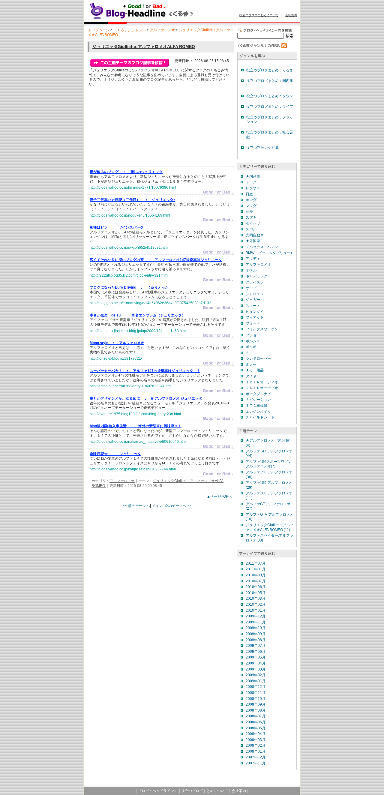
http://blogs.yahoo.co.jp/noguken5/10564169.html (130, 215)
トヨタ (251, 182)
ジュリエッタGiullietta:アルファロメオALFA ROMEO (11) (269, 527)
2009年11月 (256, 622)
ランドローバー (258, 358)
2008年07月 (256, 716)
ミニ (249, 353)
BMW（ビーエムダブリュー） (270, 253)
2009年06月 (256, 652)
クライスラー (256, 282)
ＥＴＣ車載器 (256, 406)
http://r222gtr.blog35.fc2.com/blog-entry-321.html (129, 275)
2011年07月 (256, 563)
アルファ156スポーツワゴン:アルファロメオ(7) (269, 464)
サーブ (251, 288)
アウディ (253, 258)
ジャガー (253, 300)
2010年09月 (256, 575)
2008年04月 (256, 734)
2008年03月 (256, 740)
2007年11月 (256, 763)
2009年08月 (256, 640)
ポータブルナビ (258, 394)
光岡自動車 (255, 235)
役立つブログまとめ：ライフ (269, 106)
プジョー (253, 335)
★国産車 (253, 176)
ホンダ (251, 200)
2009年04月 (256, 663)
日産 (249, 194)
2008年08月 (256, 710)
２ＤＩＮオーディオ (262, 388)
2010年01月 (256, 610)
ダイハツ (253, 223)
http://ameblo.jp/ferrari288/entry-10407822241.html (131, 386)
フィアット (255, 317)
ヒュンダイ (255, 312)
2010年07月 (256, 581)
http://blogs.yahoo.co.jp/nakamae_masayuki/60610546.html (138, 442)
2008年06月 (256, 722)
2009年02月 (256, 675)
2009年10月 (256, 628)
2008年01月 (256, 751)
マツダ (251, 206)
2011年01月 (256, 569)
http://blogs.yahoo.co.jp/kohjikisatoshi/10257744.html (133, 469)
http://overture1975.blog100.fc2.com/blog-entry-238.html (135, 414)
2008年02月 (256, 745)
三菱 (249, 211)
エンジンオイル (258, 412)
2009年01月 (256, 681)
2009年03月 (256, 669)
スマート (253, 306)
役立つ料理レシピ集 (262, 148)
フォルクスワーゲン (262, 329)
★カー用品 (255, 370)
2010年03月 (256, 598)
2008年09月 (256, 704)
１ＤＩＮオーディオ (262, 382)
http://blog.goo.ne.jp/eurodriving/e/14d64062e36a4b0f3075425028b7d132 (150, 303)
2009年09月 (256, 634)
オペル (251, 270)
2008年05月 (256, 728)
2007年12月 (256, 757)
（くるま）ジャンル (129, 30)
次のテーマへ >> (178, 506)
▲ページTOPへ (219, 496)
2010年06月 (256, 587)
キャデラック (256, 276)
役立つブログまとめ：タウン (269, 96)
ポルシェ (253, 341)
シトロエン (255, 294)
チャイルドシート (260, 417)
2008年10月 (256, 699)
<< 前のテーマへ (136, 506)
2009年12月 (256, 616)
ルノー (251, 364)
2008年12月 (256, 687)
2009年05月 (256, 657)
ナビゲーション (258, 400)
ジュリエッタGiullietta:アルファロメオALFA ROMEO (143, 46)
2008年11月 (256, 693)
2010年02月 (256, 604)
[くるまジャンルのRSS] (262, 47)
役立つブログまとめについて (258, 15)
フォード (253, 323)
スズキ (251, 217)
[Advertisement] (135, 128)
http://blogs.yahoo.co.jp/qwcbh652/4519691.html (129, 247)
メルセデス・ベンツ (262, 247)
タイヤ (251, 376)
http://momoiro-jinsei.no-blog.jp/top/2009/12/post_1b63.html (138, 331)
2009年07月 (256, 646)
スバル (251, 229)
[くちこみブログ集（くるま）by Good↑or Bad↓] (154, 19)
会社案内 (291, 15)
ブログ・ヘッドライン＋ (158, 791)
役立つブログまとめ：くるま (269, 70)
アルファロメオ (162, 30)
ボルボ (251, 347)
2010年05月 (256, 593)
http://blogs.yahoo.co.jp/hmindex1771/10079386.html (133, 187)
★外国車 (253, 241)
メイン (157, 506)
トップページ (99, 30)
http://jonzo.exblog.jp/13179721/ (116, 358)
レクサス (253, 188)
